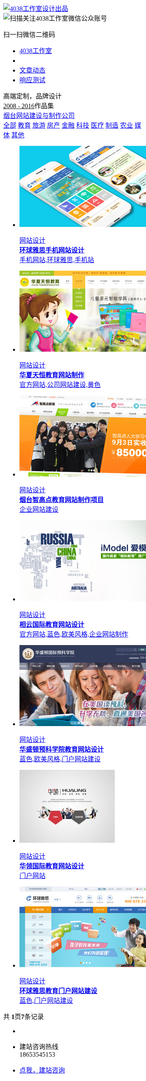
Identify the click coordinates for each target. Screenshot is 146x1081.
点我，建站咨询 (42, 1070)
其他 (17, 135)
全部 (9, 125)
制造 (111, 125)
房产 (53, 125)
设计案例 (32, 60)
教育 (24, 125)
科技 (82, 125)
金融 (68, 125)
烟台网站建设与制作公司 (39, 115)
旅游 (38, 125)
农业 (126, 125)
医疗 (97, 125)
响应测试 (32, 80)
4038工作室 (35, 50)
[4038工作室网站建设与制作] (35, 8)
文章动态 (32, 70)
